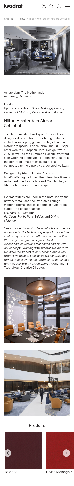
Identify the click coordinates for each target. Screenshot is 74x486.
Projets (21, 18)
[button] (51, 6)
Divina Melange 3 (59, 472)
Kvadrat (8, 18)
